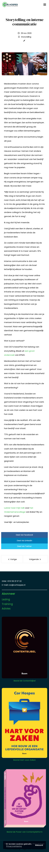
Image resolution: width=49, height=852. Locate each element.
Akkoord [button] (39, 845)
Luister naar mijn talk (14, 507)
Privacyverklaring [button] (14, 846)
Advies (6, 608)
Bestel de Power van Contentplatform (24, 832)
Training (7, 604)
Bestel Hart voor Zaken (24, 759)
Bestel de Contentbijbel (25, 680)
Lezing (6, 599)
